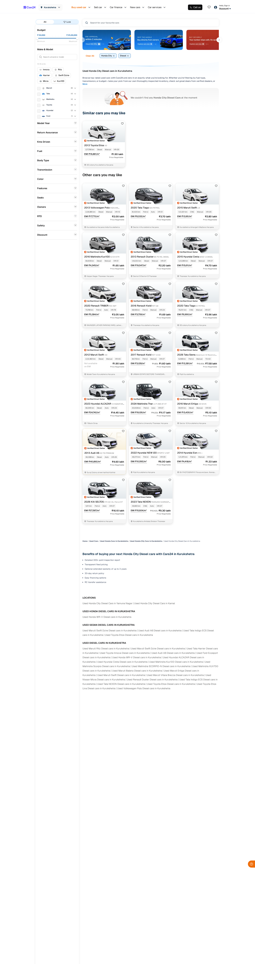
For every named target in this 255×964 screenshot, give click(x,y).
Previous (82, 39)
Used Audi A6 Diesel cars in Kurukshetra (160, 630)
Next (219, 39)
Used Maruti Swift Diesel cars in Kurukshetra (121, 675)
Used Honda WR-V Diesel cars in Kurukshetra (106, 617)
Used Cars (93, 541)
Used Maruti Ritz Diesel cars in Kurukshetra (105, 648)
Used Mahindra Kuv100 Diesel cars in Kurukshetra (176, 661)
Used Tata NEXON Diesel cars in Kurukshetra (121, 684)
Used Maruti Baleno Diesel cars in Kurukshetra (137, 670)
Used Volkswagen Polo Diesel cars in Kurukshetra (143, 688)
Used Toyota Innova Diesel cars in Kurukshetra (125, 653)
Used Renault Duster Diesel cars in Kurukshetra (152, 679)
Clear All (90, 55)
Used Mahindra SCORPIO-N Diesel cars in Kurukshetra (161, 666)
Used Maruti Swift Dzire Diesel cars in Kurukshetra (109, 630)
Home (85, 541)
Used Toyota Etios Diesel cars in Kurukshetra (129, 635)
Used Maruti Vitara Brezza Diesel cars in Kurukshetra (175, 675)
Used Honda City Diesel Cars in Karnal (154, 603)
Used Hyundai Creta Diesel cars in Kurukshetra (122, 661)
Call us (197, 7)
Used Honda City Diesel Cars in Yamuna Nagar (107, 603)
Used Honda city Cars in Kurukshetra (146, 541)
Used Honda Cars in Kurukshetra (114, 541)
